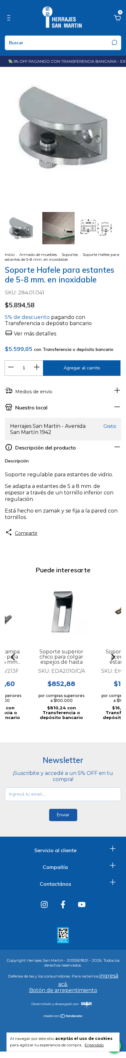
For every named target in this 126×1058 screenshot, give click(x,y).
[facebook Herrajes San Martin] (63, 904)
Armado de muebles (38, 254)
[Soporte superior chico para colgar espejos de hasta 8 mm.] (61, 611)
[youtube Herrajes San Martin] (82, 904)
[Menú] (10, 19)
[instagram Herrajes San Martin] (44, 904)
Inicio (10, 254)
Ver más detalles (34, 334)
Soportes (70, 254)
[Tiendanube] (63, 1017)
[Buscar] (114, 43)
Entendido (94, 1044)
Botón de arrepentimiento (63, 990)
